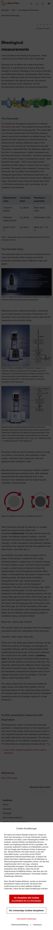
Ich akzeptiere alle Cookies (26, 899)
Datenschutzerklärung (19, 925)
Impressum (37, 925)
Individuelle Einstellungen (26, 919)
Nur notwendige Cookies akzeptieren (26, 910)
